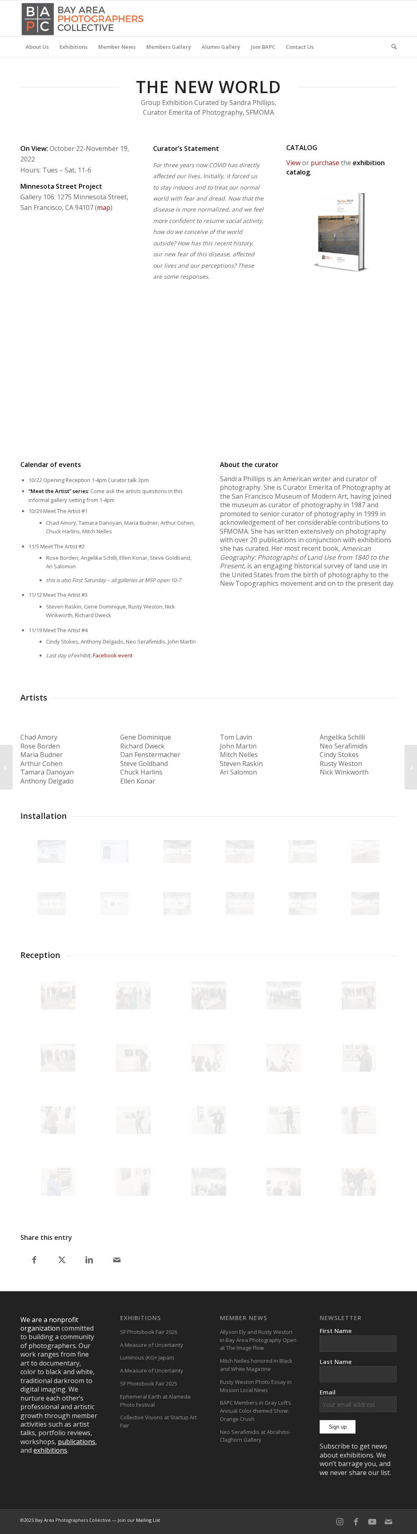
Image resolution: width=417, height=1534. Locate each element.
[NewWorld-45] (51, 851)
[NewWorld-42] (239, 851)
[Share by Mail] (117, 1260)
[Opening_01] (133, 995)
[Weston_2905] (359, 1182)
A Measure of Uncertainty (151, 1345)
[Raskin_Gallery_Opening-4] (133, 1058)
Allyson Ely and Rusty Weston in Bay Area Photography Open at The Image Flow (258, 1340)
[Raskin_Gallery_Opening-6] (283, 1058)
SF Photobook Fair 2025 (148, 1383)
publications (76, 1441)
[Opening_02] (208, 995)
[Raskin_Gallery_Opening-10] (208, 1120)
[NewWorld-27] (239, 903)
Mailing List (148, 1520)
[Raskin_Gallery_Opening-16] (208, 1182)
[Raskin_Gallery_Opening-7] (359, 1058)
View (293, 162)
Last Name (336, 1361)
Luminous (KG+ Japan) (147, 1357)
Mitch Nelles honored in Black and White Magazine (256, 1365)
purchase (325, 162)
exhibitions (50, 1450)
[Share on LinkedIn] (89, 1260)
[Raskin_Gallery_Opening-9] (133, 1120)
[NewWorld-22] (365, 903)
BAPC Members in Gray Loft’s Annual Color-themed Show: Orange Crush (255, 1411)
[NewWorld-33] (365, 851)
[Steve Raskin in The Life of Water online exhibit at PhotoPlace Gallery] (6, 767)
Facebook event (112, 655)
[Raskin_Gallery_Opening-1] (359, 995)
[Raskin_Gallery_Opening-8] (58, 1120)
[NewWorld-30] (51, 903)
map (103, 207)
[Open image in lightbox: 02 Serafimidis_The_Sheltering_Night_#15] (287, 412)
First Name (336, 1331)
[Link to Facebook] (356, 1522)
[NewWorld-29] (114, 903)
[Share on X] (62, 1260)
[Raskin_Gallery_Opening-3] (58, 995)
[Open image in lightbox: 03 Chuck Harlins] (146, 412)
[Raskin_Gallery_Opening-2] (58, 1058)
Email (328, 1392)
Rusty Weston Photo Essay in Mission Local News (256, 1386)
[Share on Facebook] (34, 1260)
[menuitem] (37, 47)
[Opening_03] (283, 995)
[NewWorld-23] (302, 903)
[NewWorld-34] (302, 851)
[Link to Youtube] (372, 1522)
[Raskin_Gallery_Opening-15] (133, 1182)
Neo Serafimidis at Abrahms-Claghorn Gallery (255, 1436)
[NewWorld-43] (177, 851)
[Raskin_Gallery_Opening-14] (58, 1182)
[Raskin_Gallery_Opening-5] (208, 1058)
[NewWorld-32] (114, 851)
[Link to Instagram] (339, 1522)
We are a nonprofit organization (49, 1324)
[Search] (391, 47)
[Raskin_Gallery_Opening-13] (359, 1120)
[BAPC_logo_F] (82, 18)
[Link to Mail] (388, 1522)
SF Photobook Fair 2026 (148, 1331)
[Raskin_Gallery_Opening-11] (283, 1120)
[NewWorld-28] (177, 903)
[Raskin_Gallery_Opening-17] (283, 1182)
